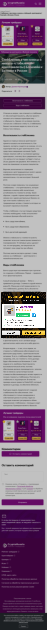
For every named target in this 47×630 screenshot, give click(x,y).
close (45, 293)
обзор (11, 333)
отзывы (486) (33, 333)
